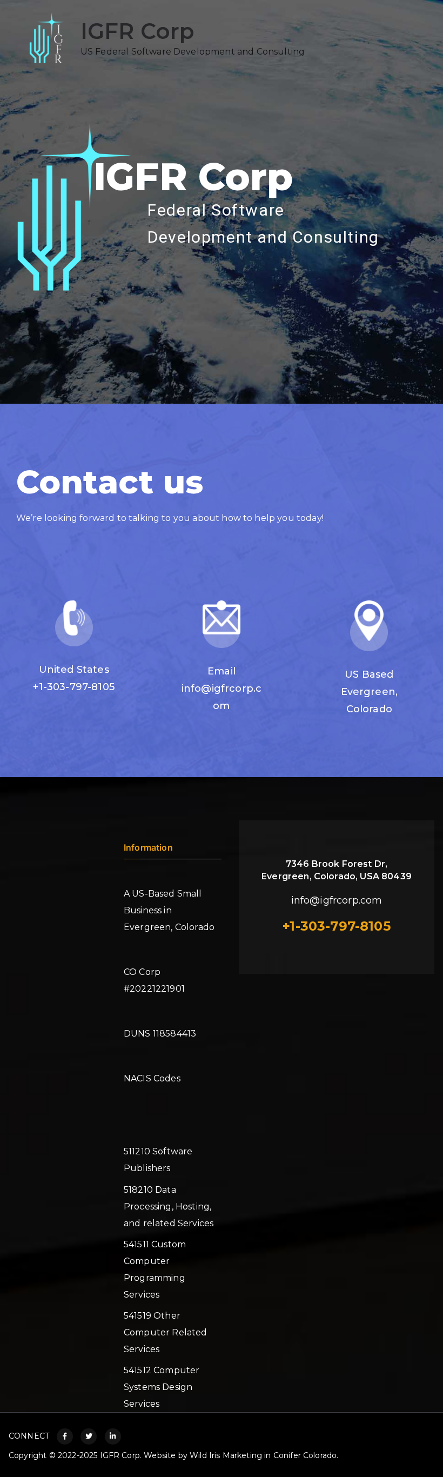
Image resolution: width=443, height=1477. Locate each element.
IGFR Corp (137, 31)
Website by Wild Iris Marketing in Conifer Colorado (240, 1455)
